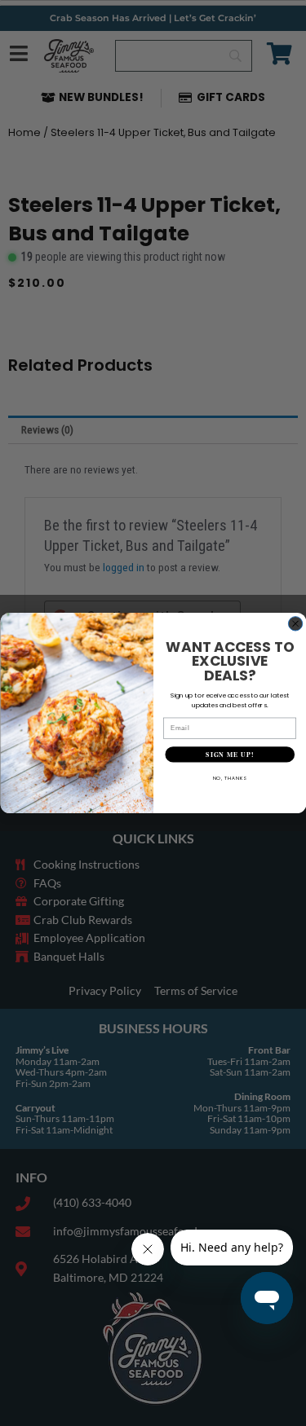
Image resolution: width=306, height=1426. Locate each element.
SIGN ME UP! (230, 754)
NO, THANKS (229, 777)
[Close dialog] (295, 624)
